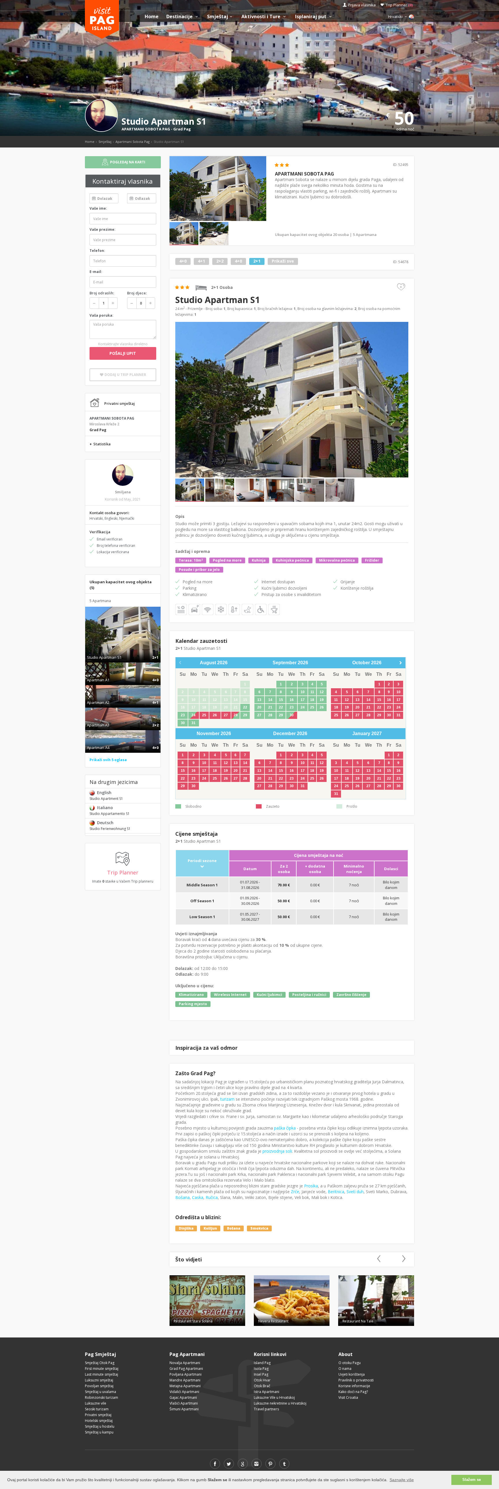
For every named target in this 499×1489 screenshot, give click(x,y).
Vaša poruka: (101, 315)
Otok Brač (262, 1385)
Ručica (212, 1197)
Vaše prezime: (103, 229)
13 (259, 700)
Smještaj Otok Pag (99, 1362)
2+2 (220, 261)
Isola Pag (261, 1368)
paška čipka (285, 1128)
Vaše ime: (98, 208)
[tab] (123, 651)
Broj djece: (137, 293)
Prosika (311, 1186)
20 (259, 707)
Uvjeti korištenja (351, 1374)
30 (183, 723)
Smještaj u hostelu (99, 1426)
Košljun (210, 1228)
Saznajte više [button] (402, 1479)
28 (236, 715)
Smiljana (123, 492)
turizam (227, 1099)
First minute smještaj (101, 1368)
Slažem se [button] (471, 1480)
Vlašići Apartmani (184, 1403)
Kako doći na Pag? (353, 1391)
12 (322, 692)
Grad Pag (182, 129)
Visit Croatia (348, 1397)
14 (270, 700)
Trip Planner (399, 5)
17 (303, 700)
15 (281, 700)
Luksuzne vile (95, 1403)
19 (322, 700)
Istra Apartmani (266, 1391)
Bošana (182, 1197)
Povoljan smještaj (99, 1385)
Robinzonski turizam (101, 1397)
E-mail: (96, 271)
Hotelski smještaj (99, 1420)
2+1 (256, 261)
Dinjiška (186, 1228)
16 (292, 700)
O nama (344, 1368)
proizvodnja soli (277, 1151)
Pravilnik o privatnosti (356, 1380)
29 (245, 715)
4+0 (183, 261)
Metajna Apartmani (185, 1385)
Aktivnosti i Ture (261, 17)
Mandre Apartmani (185, 1380)
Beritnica (336, 1191)
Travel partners (266, 1409)
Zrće (295, 1191)
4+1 (201, 261)
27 (226, 715)
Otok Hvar (262, 1380)
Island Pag (262, 1362)
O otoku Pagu (349, 1362)
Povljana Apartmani (186, 1374)
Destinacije (180, 17)
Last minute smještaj (101, 1374)
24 (193, 715)
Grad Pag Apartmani (186, 1368)
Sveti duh (355, 1191)
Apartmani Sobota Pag (133, 141)
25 (204, 715)
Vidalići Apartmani (184, 1391)
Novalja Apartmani (185, 1362)
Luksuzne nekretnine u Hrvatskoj (280, 1403)
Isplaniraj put (311, 17)
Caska (197, 1197)
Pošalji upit (122, 353)
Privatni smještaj (98, 1414)
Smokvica (259, 1228)
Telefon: (97, 250)
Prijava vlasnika (362, 5)
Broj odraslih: (102, 293)
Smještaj (217, 17)
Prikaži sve (283, 261)
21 (270, 707)
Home (152, 17)
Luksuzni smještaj (99, 1380)
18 (312, 700)
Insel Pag (261, 1374)
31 (193, 723)
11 (312, 692)
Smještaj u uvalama (100, 1391)
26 (215, 715)
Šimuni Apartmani (184, 1409)
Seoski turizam (97, 1409)
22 (245, 707)
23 (183, 715)
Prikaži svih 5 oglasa (108, 759)
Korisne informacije (354, 1385)
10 (303, 692)
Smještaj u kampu (99, 1432)
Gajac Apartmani (183, 1397)
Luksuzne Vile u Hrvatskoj (274, 1397)
